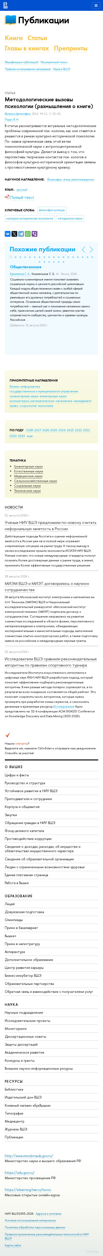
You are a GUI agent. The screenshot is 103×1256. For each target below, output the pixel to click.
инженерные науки (53, 396)
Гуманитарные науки (28, 466)
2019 (21, 436)
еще (30, 436)
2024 (62, 430)
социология (28, 405)
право (14, 405)
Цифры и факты (17, 775)
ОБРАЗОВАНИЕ (19, 896)
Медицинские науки (28, 476)
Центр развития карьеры (24, 967)
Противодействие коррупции (28, 838)
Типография (14, 1113)
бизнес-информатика (25, 386)
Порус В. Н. (12, 119)
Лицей (10, 904)
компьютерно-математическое (32, 401)
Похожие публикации (42, 249)
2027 (37, 430)
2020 (13, 436)
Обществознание (25, 266)
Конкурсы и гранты (19, 1060)
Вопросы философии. (18, 114)
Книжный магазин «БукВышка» (28, 1105)
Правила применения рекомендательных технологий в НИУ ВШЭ (47, 1236)
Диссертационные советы (25, 1036)
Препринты (70, 48)
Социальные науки (27, 485)
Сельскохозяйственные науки (35, 481)
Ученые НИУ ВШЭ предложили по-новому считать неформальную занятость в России (51, 525)
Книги (14, 38)
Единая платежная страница (26, 875)
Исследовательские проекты (27, 1020)
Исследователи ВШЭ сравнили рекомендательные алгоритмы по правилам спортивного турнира (51, 662)
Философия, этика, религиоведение (70, 180)
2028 (29, 430)
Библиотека (14, 1089)
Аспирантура (15, 951)
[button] (10, 257)
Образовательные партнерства (29, 983)
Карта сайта (13, 1245)
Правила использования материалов (28, 69)
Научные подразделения (24, 1012)
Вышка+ (11, 936)
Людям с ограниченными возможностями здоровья (45, 867)
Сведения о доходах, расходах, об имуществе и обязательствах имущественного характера (42, 848)
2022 (78, 430)
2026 (45, 430)
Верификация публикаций (21, 62)
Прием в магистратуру (22, 943)
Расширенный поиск (54, 62)
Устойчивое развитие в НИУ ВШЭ (31, 791)
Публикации (43, 20)
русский (22, 190)
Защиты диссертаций (21, 1044)
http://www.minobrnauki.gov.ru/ (29, 1155)
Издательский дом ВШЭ (23, 1097)
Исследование (63, 706)
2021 (86, 430)
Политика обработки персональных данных (35, 1227)
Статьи (37, 38)
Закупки (11, 815)
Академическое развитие (24, 1052)
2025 (53, 430)
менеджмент (83, 401)
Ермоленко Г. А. (20, 274)
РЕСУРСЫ (14, 1081)
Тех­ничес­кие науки (27, 490)
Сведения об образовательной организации (39, 859)
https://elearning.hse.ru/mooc (28, 1189)
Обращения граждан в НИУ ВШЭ (30, 822)
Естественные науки (28, 471)
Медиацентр (14, 1121)
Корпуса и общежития (22, 806)
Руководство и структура (25, 783)
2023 (70, 430)
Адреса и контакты (48, 1214)
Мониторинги (16, 1028)
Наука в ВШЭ (61, 69)
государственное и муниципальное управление (44, 391)
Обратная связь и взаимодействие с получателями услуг (49, 991)
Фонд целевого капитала (24, 830)
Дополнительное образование (29, 959)
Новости (14, 507)
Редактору (92, 1251)
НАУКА (11, 1004)
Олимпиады (14, 919)
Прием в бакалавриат (21, 927)
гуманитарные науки (24, 396)
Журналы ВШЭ (16, 1129)
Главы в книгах (27, 48)
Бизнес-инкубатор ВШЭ (23, 975)
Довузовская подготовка (24, 912)
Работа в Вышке (17, 882)
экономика (45, 405)
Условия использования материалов (30, 1220)
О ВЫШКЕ (14, 767)
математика (64, 401)
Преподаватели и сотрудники (28, 798)
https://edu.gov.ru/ (19, 1172)
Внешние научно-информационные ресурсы (39, 1068)
